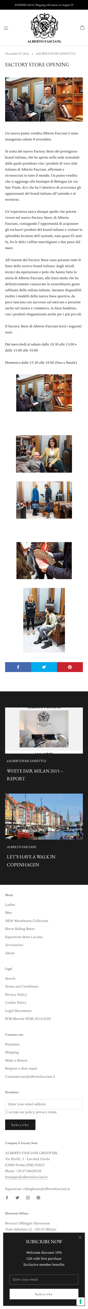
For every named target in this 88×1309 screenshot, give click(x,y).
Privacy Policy (16, 995)
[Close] (80, 1237)
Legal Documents (18, 1011)
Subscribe (44, 1294)
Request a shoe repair (21, 1068)
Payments (12, 1044)
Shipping (12, 1052)
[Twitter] (17, 1197)
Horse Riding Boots (20, 929)
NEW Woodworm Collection (26, 921)
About (10, 953)
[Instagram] (28, 1197)
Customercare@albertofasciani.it (30, 1077)
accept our (33, 1112)
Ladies (10, 905)
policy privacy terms (41, 1112)
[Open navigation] (6, 28)
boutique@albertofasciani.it (26, 1177)
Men (8, 913)
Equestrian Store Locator (24, 937)
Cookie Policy (15, 1003)
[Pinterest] (38, 1197)
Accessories (14, 945)
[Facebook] (7, 1197)
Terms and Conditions (21, 986)
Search (10, 978)
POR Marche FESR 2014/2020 (28, 1019)
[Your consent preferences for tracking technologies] (80, 1301)
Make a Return (16, 1060)
